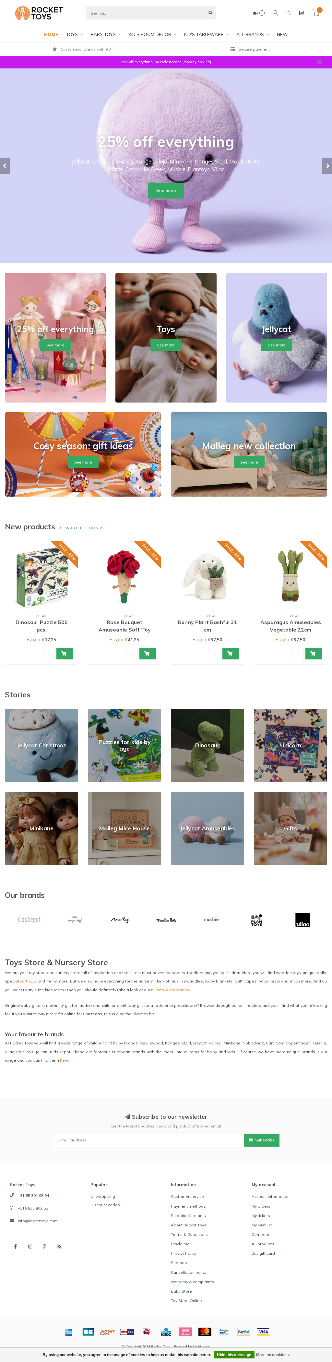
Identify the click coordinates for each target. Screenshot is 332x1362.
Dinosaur (179, 711)
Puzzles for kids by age (110, 711)
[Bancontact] (224, 1332)
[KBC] (166, 1332)
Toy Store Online (186, 1300)
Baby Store (181, 1291)
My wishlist (262, 1225)
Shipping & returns (188, 1215)
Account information (271, 1196)
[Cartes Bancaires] (88, 1332)
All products (263, 1243)
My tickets (261, 1215)
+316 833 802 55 (33, 1208)
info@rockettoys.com (38, 1220)
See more (166, 190)
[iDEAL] (146, 1332)
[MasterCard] (205, 1332)
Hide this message (234, 1355)
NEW (282, 34)
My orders (261, 1206)
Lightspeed (201, 1346)
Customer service (187, 1196)
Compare (260, 1234)
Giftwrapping (102, 1196)
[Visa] (263, 1332)
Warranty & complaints (192, 1281)
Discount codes (105, 1204)
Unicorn (261, 711)
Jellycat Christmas (22, 711)
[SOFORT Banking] (108, 1332)
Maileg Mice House (106, 794)
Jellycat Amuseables (190, 794)
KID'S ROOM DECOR (150, 34)
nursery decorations (170, 989)
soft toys (28, 981)
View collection (79, 528)
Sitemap (179, 1262)
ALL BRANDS (250, 34)
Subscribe (264, 1140)
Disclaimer (181, 1243)
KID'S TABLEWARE (203, 34)
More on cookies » (273, 1355)
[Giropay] (127, 1332)
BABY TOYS (103, 34)
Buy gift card (263, 1253)
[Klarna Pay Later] (185, 1332)
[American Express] (69, 1332)
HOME (51, 34)
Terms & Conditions (189, 1234)
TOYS (72, 34)
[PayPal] (244, 1332)
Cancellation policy (189, 1272)
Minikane (13, 794)
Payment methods (188, 1206)
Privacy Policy (183, 1253)
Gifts (258, 794)
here (64, 1060)
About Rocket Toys (188, 1225)
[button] (5, 166)
